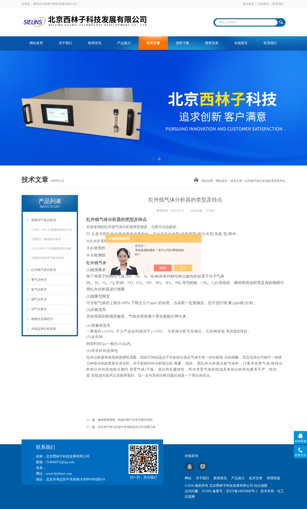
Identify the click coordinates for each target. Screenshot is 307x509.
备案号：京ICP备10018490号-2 (235, 491)
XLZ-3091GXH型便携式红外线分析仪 (51, 250)
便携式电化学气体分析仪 (48, 258)
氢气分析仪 (39, 279)
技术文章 (153, 43)
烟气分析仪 (39, 299)
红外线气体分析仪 (43, 270)
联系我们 (278, 4)
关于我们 (65, 43)
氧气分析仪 (39, 289)
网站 (188, 478)
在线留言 (263, 4)
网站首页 (36, 43)
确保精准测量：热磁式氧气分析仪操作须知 (125, 419)
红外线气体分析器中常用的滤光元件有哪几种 (126, 427)
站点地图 (260, 485)
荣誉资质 (211, 43)
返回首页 (248, 4)
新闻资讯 (94, 43)
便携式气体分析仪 (43, 220)
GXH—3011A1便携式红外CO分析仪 (52, 231)
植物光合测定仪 (42, 319)
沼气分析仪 (39, 309)
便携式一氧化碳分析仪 (46, 239)
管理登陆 (273, 478)
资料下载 (182, 43)
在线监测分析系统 (43, 329)
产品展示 (124, 43)
